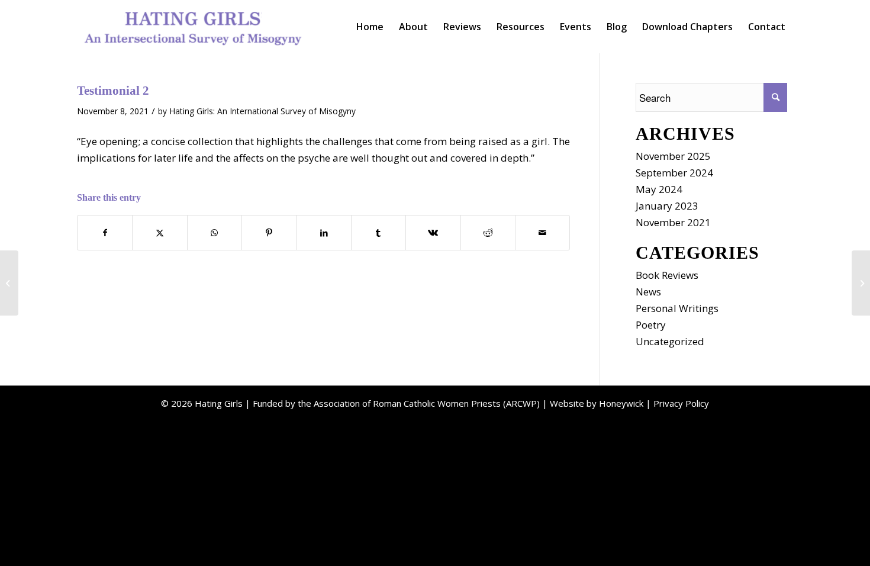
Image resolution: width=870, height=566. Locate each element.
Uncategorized (670, 341)
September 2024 (674, 172)
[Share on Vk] (433, 233)
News (648, 291)
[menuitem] (370, 27)
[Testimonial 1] (9, 283)
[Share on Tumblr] (378, 233)
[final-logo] (193, 27)
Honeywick (621, 403)
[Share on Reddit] (488, 233)
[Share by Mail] (542, 233)
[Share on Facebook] (105, 233)
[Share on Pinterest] (269, 233)
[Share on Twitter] (159, 233)
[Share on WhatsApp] (214, 233)
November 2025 (673, 156)
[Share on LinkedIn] (323, 233)
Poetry (651, 325)
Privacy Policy (681, 403)
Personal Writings (677, 308)
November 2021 (673, 222)
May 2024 (659, 189)
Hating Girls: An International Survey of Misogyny (262, 111)
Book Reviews (667, 275)
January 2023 (667, 206)
